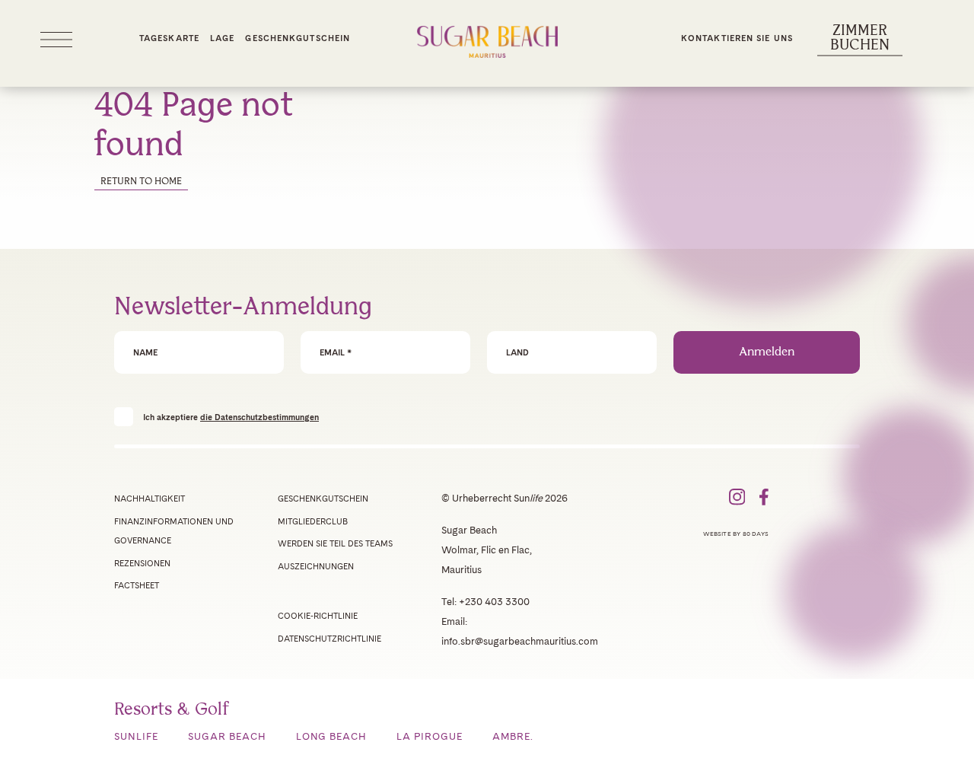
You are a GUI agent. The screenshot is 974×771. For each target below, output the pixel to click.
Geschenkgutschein (297, 38)
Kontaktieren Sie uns (737, 38)
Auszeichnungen (316, 566)
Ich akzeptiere (231, 417)
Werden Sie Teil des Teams (335, 543)
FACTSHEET (136, 585)
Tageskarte (169, 38)
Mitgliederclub (313, 521)
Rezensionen (142, 563)
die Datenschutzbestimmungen (259, 417)
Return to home (141, 181)
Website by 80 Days (736, 533)
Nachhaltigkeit (149, 498)
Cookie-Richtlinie (318, 615)
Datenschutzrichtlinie (329, 638)
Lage (222, 38)
